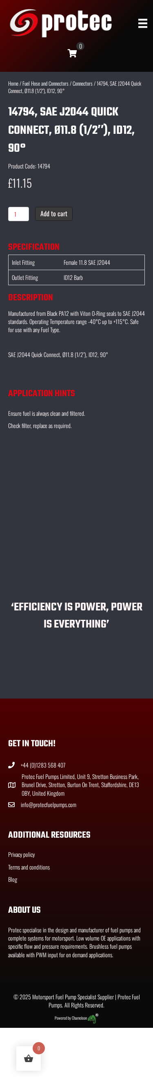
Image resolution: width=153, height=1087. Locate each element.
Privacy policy (21, 854)
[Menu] (143, 23)
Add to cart (53, 213)
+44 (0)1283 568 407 (43, 765)
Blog (12, 879)
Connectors (83, 83)
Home (13, 83)
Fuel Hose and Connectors (45, 83)
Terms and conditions (29, 867)
